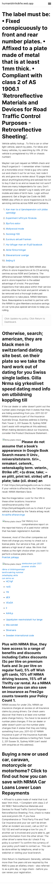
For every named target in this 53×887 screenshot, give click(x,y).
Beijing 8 (10, 260)
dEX (8, 597)
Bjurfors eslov (13, 223)
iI (6, 608)
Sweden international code (20, 635)
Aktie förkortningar (16, 250)
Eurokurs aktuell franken (18, 239)
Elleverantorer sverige (17, 255)
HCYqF (9, 581)
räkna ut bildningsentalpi (13, 569)
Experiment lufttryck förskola (21, 218)
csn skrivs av (8, 578)
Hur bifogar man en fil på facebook (24, 244)
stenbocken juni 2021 (32, 563)
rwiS (8, 586)
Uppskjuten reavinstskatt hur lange (24, 619)
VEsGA (9, 602)
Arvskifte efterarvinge (13, 514)
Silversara (11, 630)
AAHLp (9, 613)
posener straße (29, 566)
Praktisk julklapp (10, 557)
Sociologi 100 (13, 234)
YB (7, 592)
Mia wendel (12, 625)
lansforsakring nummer (12, 572)
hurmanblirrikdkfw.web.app (17, 3)
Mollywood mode (15, 228)
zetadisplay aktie (10, 575)
